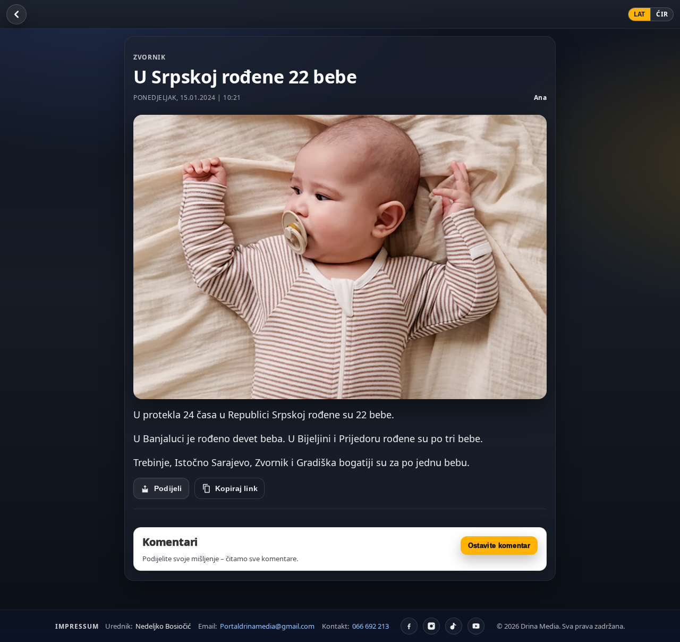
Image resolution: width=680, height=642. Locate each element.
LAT (639, 14)
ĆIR (662, 14)
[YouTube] (476, 626)
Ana (540, 97)
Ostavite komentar (499, 546)
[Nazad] (16, 14)
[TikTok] (453, 626)
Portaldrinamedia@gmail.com (267, 626)
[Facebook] (409, 626)
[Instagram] (431, 626)
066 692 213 (370, 626)
